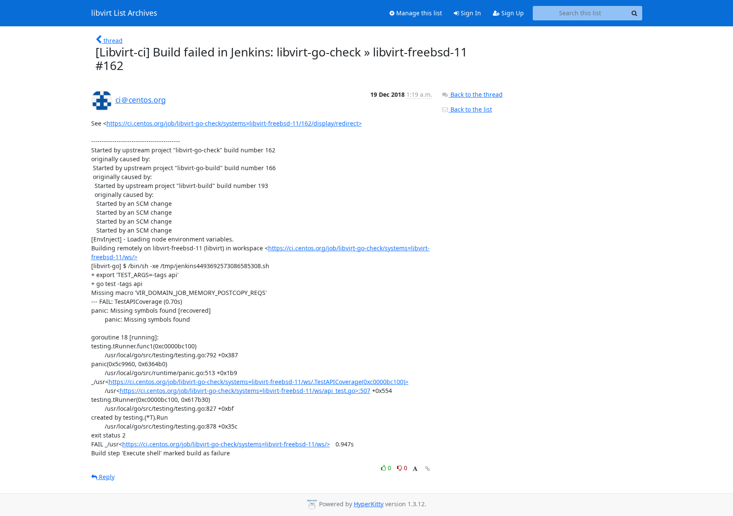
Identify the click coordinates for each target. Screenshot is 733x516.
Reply (106, 477)
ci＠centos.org (140, 100)
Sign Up (512, 13)
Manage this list (418, 13)
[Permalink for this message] (427, 468)
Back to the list (470, 109)
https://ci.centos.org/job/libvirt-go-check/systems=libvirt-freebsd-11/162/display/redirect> (234, 123)
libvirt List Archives (124, 13)
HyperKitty (368, 504)
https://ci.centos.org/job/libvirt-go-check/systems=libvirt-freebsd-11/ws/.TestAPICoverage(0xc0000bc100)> (258, 382)
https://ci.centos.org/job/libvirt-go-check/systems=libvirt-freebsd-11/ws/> (226, 444)
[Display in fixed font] (415, 469)
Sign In (470, 13)
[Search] (634, 13)
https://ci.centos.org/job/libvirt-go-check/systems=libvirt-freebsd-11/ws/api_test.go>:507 (245, 391)
